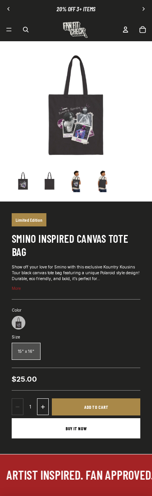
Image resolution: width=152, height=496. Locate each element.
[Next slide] (143, 9)
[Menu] (9, 30)
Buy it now (76, 428)
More (16, 288)
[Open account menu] (125, 29)
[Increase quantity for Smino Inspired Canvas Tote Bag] (43, 406)
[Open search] (25, 29)
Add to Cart (96, 407)
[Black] (18, 322)
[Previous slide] (8, 9)
